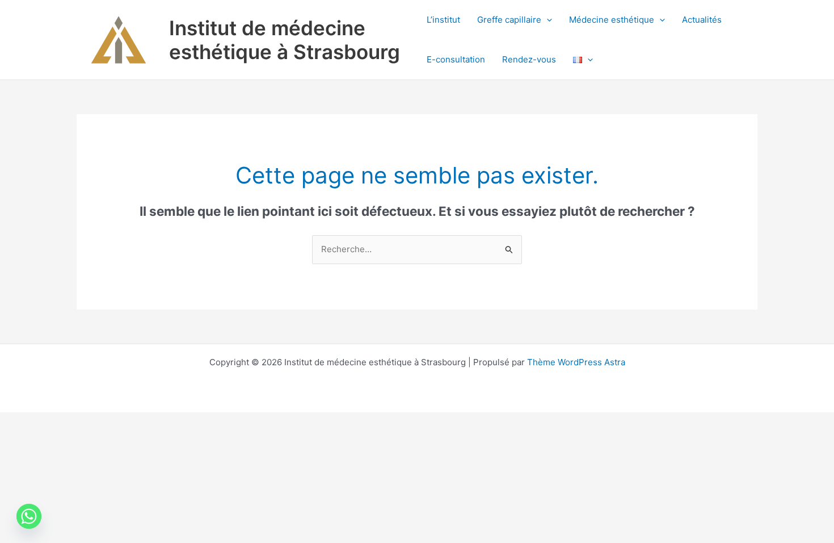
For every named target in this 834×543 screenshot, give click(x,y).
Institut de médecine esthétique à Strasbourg (284, 40)
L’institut (443, 19)
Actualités (702, 19)
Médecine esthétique (611, 19)
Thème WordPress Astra (576, 362)
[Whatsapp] (28, 516)
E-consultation (456, 59)
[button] (546, 20)
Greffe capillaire (509, 19)
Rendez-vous (529, 59)
